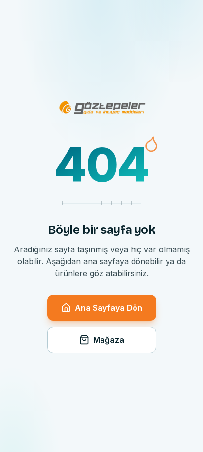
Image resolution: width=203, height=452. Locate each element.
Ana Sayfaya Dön (108, 308)
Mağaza (108, 340)
